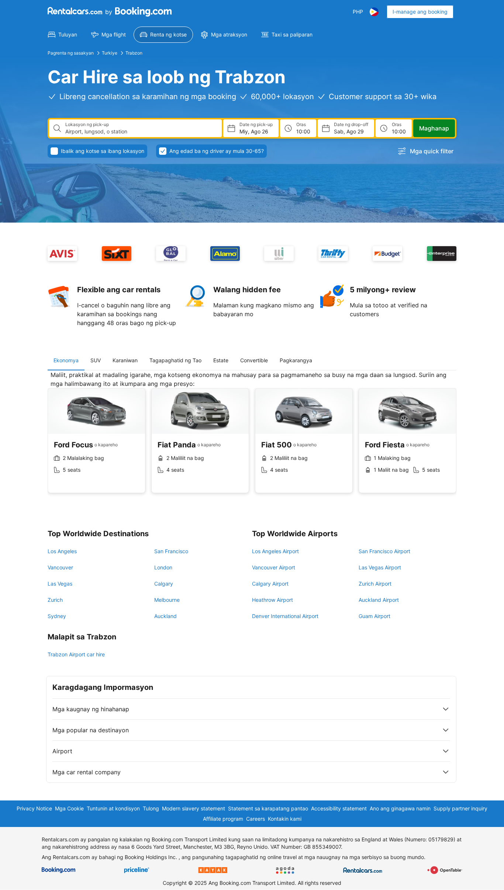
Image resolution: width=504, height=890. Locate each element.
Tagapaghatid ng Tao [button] (175, 360)
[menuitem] (62, 35)
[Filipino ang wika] (374, 11)
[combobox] (140, 131)
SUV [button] (95, 360)
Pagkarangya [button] (296, 360)
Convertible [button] (254, 360)
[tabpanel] (252, 437)
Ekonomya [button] (66, 360)
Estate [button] (220, 360)
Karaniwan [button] (125, 360)
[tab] (66, 360)
